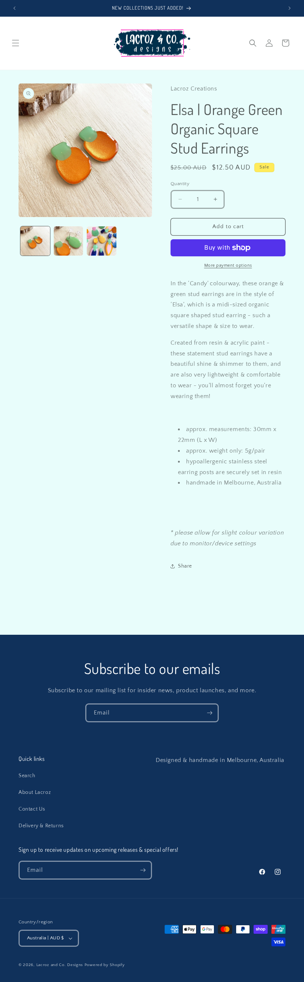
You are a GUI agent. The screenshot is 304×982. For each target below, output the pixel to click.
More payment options (228, 265)
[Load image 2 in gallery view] (68, 241)
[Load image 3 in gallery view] (101, 241)
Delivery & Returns (41, 826)
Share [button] (185, 566)
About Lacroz (35, 792)
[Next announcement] (289, 8)
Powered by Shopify (105, 965)
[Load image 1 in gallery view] (35, 241)
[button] (15, 43)
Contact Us (32, 809)
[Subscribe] (209, 712)
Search (27, 776)
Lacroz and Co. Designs (59, 965)
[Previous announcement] (14, 8)
